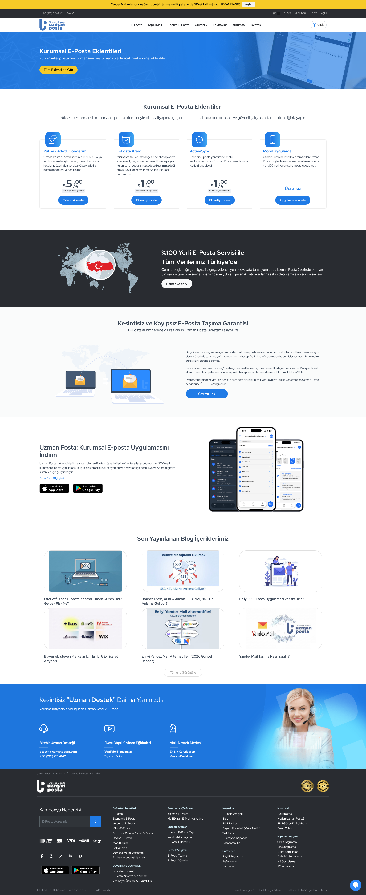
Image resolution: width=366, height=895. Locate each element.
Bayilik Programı (232, 856)
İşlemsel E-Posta (178, 814)
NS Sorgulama (286, 861)
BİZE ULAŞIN (319, 13)
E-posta (60, 773)
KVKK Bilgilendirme (270, 890)
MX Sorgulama (286, 847)
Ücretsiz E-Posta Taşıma (183, 832)
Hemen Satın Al (177, 284)
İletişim (325, 890)
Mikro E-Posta (121, 828)
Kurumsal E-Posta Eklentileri (85, 773)
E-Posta (136, 25)
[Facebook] (42, 856)
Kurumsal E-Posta (124, 823)
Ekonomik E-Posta (124, 818)
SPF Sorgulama (287, 842)
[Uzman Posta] (52, 25)
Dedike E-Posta (178, 25)
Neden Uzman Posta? (290, 818)
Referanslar (229, 861)
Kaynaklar (220, 25)
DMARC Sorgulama (289, 856)
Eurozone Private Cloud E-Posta (133, 833)
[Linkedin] (70, 856)
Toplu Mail (155, 25)
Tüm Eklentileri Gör (58, 69)
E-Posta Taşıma (177, 855)
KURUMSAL (301, 13)
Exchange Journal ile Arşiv (129, 857)
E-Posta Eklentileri (179, 842)
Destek (256, 25)
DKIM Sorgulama (287, 852)
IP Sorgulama (285, 866)
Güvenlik (201, 25)
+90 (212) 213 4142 (52, 13)
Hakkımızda (284, 814)
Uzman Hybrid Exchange (128, 853)
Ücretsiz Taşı (206, 394)
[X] (60, 856)
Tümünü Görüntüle (183, 673)
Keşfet (248, 4)
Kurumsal (239, 25)
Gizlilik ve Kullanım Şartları (302, 890)
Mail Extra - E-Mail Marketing (185, 818)
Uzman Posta (44, 773)
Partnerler (228, 866)
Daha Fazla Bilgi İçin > (52, 478)
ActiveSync (120, 848)
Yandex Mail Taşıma (180, 837)
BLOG (287, 13)
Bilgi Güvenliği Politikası (292, 823)
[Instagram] (51, 856)
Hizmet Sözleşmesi (244, 890)
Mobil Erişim (120, 843)
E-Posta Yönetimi (178, 860)
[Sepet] (276, 13)
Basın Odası (284, 828)
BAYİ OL (71, 13)
